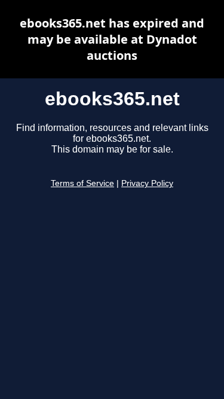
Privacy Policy (147, 183)
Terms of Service (82, 183)
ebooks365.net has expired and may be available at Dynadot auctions (112, 39)
